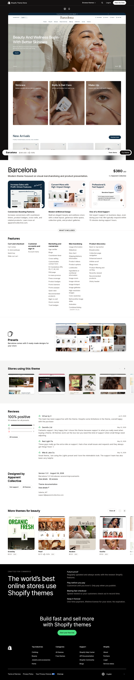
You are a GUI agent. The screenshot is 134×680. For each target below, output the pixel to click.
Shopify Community (87, 660)
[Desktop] (64, 8)
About (105, 652)
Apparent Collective (118, 176)
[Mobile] (69, 8)
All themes (27, 487)
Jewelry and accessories (41, 660)
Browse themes (88, 3)
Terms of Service (14, 674)
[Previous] (119, 368)
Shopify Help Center (87, 652)
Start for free (119, 3)
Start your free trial (67, 633)
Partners (106, 656)
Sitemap (60, 674)
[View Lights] (78, 337)
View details (43, 479)
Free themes (60, 656)
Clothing (35, 652)
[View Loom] (103, 337)
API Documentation (87, 656)
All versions (53, 479)
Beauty (34, 656)
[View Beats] (66, 337)
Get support (14, 487)
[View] (21, 384)
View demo (113, 152)
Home (34, 664)
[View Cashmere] (90, 337)
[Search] (102, 2)
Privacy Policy (28, 674)
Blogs (82, 664)
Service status (108, 664)
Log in (108, 3)
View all (112, 511)
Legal (105, 660)
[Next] (124, 368)
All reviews (14, 437)
